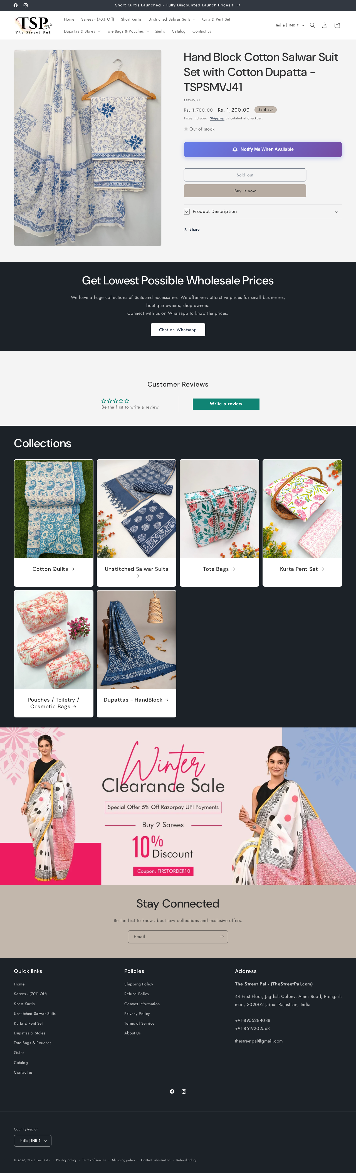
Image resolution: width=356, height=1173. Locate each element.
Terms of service (94, 1160)
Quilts (19, 1053)
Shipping (217, 118)
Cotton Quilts (50, 568)
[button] (171, 19)
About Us (132, 1033)
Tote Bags (216, 568)
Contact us (23, 1072)
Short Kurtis (24, 1004)
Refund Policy (136, 994)
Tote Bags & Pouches (32, 1043)
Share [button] (194, 229)
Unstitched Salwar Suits (137, 568)
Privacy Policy (137, 1013)
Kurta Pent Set (299, 568)
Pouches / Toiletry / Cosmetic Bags (54, 703)
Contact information (155, 1160)
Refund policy (186, 1160)
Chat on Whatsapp (178, 330)
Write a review (226, 404)
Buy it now (245, 191)
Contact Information (142, 1004)
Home (19, 984)
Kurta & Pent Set (28, 1023)
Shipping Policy (138, 984)
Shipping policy (123, 1160)
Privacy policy (66, 1160)
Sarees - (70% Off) (30, 994)
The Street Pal (38, 1160)
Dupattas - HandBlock (133, 699)
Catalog (21, 1062)
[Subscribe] (222, 936)
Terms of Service (139, 1023)
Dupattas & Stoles (29, 1033)
